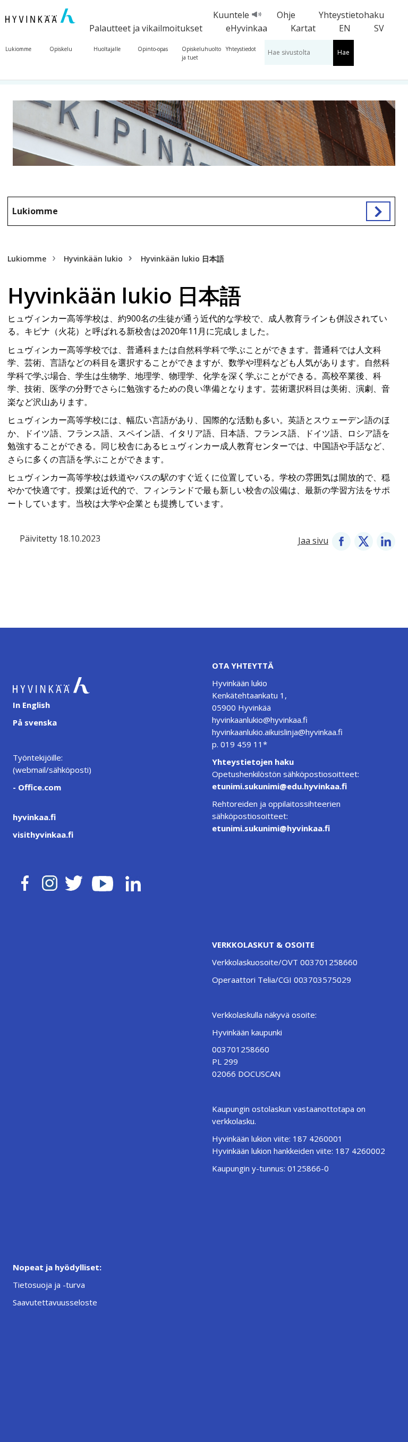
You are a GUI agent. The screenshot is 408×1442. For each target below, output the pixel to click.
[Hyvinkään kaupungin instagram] (50, 881)
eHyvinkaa (246, 28)
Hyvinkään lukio (93, 259)
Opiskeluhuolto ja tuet (201, 53)
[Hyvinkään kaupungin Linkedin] (132, 881)
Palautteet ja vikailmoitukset (145, 28)
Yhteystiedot (241, 49)
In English (31, 704)
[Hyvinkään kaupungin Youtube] (102, 881)
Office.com (38, 787)
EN (345, 28)
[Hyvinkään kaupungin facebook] (25, 881)
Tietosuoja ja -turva (49, 1284)
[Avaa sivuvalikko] (378, 211)
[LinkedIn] (386, 540)
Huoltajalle (107, 49)
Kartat (303, 28)
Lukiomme (18, 49)
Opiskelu (60, 49)
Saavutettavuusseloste (55, 1302)
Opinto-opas (153, 49)
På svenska (35, 722)
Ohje (286, 15)
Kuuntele (231, 15)
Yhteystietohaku (351, 15)
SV (379, 28)
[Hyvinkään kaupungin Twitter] (74, 881)
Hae (343, 52)
